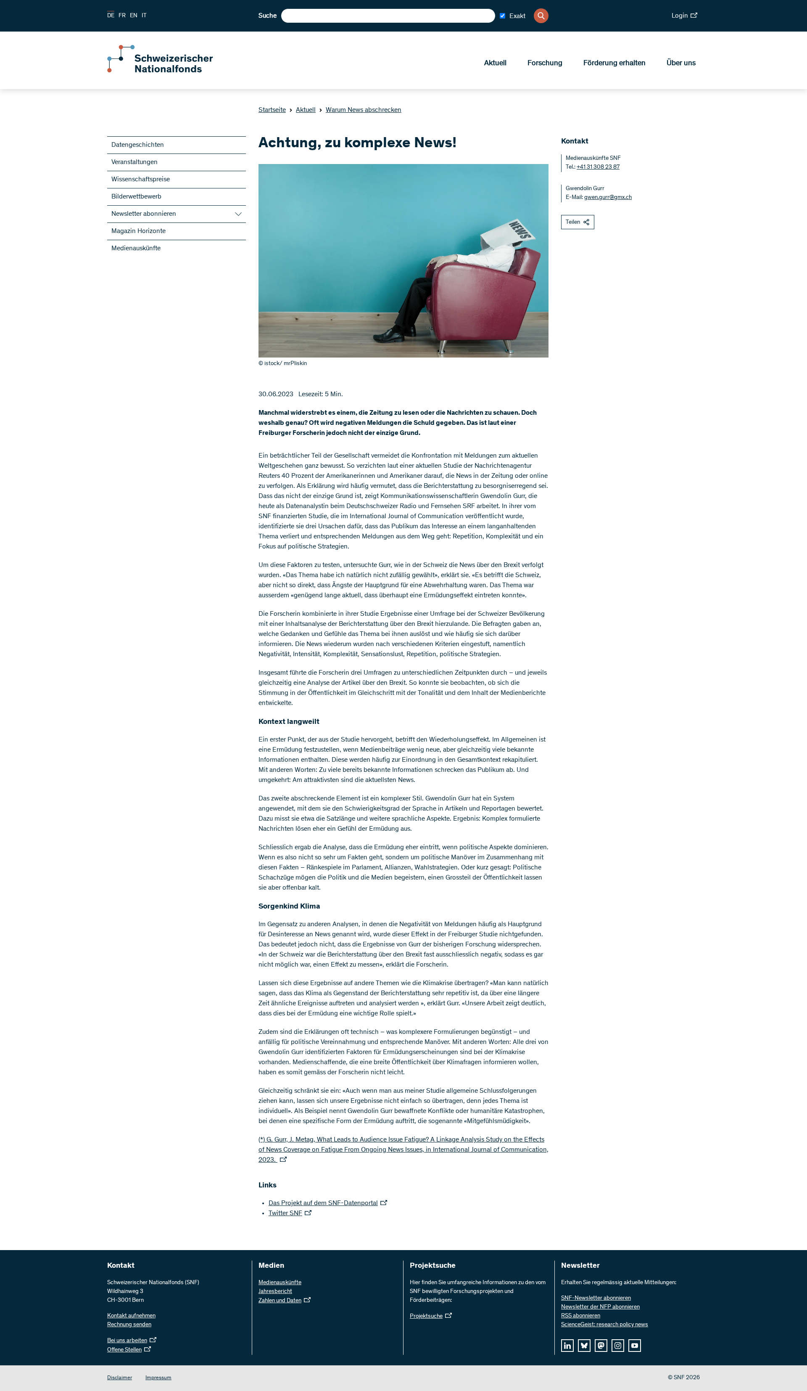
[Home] (168, 70)
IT (144, 16)
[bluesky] (584, 1345)
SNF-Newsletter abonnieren (596, 1298)
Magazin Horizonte (138, 231)
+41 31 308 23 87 (598, 167)
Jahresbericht (275, 1292)
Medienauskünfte (136, 248)
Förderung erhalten (614, 63)
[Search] (541, 15)
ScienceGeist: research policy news (604, 1325)
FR (122, 16)
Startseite (272, 110)
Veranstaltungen (134, 162)
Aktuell (495, 63)
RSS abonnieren (580, 1316)
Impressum (158, 1378)
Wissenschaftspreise (140, 179)
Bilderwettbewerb (136, 196)
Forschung (544, 63)
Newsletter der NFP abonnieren (600, 1307)
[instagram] (618, 1345)
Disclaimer (119, 1378)
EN (133, 16)
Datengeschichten (137, 145)
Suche (267, 16)
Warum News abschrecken (363, 110)
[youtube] (634, 1345)
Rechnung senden (129, 1325)
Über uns (681, 63)
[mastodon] (601, 1345)
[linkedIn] (567, 1345)
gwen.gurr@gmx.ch (608, 198)
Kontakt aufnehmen (131, 1316)
